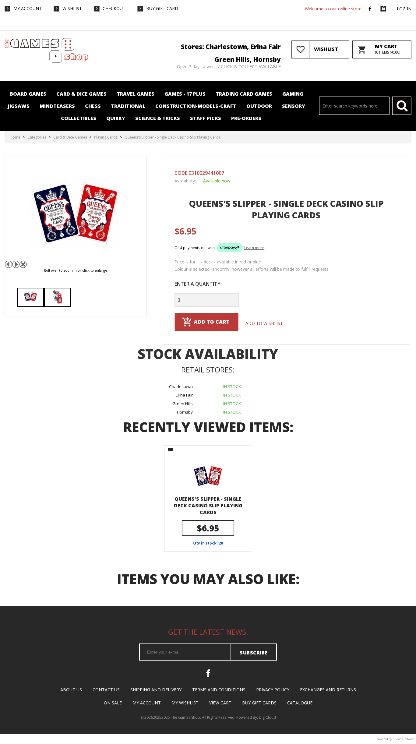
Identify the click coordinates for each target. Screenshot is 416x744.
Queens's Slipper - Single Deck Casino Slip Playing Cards (208, 505)
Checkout (114, 8)
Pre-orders (246, 118)
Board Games (28, 93)
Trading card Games (244, 93)
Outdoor (259, 106)
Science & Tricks (157, 118)
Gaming (292, 93)
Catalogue (299, 703)
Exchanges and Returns (328, 690)
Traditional (128, 106)
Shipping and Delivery (156, 690)
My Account (27, 8)
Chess (93, 106)
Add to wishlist (264, 323)
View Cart (220, 703)
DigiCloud (267, 717)
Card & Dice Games (81, 93)
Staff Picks (205, 118)
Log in (404, 9)
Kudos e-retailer (403, 739)
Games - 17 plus (185, 93)
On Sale (113, 703)
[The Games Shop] (46, 61)
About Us (71, 690)
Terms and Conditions (218, 690)
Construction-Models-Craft (195, 106)
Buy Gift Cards (259, 703)
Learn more (254, 247)
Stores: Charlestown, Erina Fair (231, 46)
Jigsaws (19, 106)
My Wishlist (185, 703)
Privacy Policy (272, 690)
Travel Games (135, 93)
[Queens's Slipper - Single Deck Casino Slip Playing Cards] (30, 297)
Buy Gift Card (162, 8)
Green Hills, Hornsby (247, 59)
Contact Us (106, 690)
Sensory (293, 106)
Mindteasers (57, 106)
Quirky (115, 118)
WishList (72, 8)
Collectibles (78, 118)
